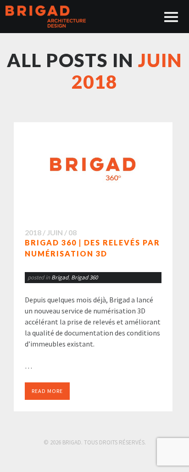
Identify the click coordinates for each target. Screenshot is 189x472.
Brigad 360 (84, 277)
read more (47, 390)
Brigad (59, 277)
